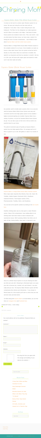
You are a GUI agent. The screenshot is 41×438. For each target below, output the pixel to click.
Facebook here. (23, 301)
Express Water (18, 298)
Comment (6, 324)
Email (5, 342)
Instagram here (12, 301)
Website (5, 349)
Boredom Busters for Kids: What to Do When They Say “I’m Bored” (19, 394)
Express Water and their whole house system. (19, 41)
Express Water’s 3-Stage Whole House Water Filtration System (20, 191)
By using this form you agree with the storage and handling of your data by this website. (26, 358)
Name (5, 336)
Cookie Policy (5, 428)
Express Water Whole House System (17, 67)
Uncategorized (9, 310)
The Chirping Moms (20, 9)
